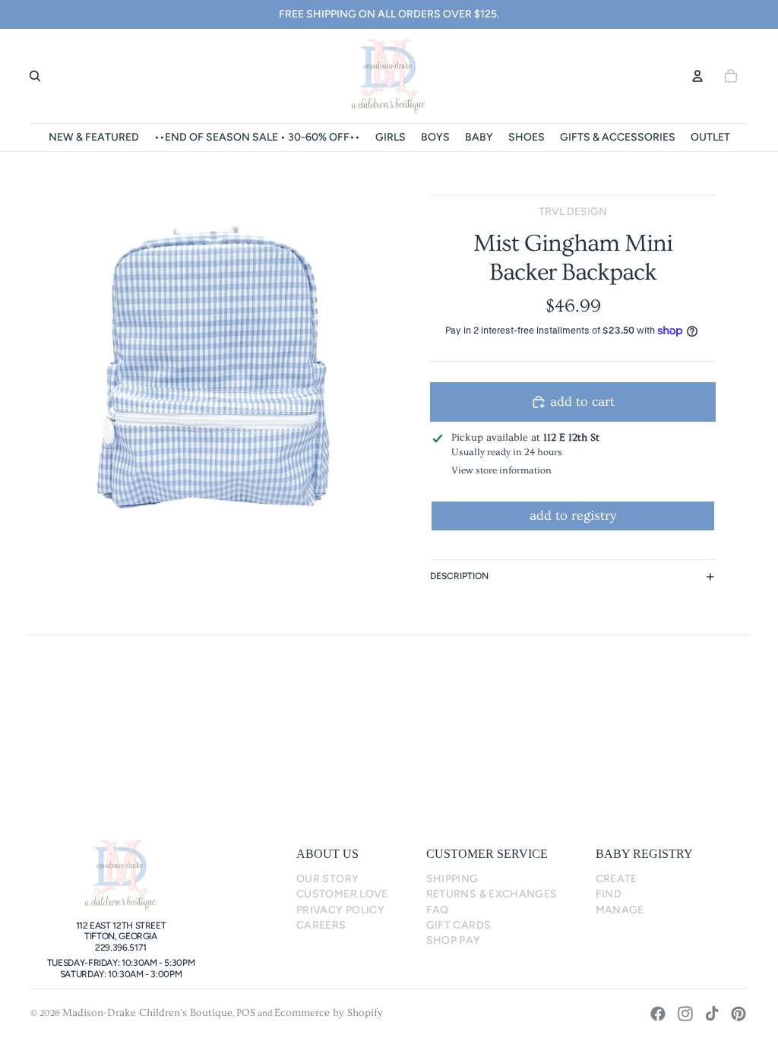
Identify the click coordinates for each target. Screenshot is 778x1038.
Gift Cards (459, 925)
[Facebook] (658, 1014)
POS (245, 1013)
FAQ (437, 910)
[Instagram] (685, 1014)
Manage (620, 910)
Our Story (327, 878)
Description (459, 576)
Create (616, 878)
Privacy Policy (340, 910)
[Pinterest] (738, 1014)
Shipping (452, 878)
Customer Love (342, 894)
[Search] (35, 76)
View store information (501, 470)
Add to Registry (573, 516)
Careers (321, 925)
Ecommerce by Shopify (328, 1013)
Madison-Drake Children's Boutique (147, 1013)
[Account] (697, 76)
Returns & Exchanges (492, 894)
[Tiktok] (712, 1014)
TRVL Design (573, 211)
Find (608, 894)
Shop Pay (453, 940)
